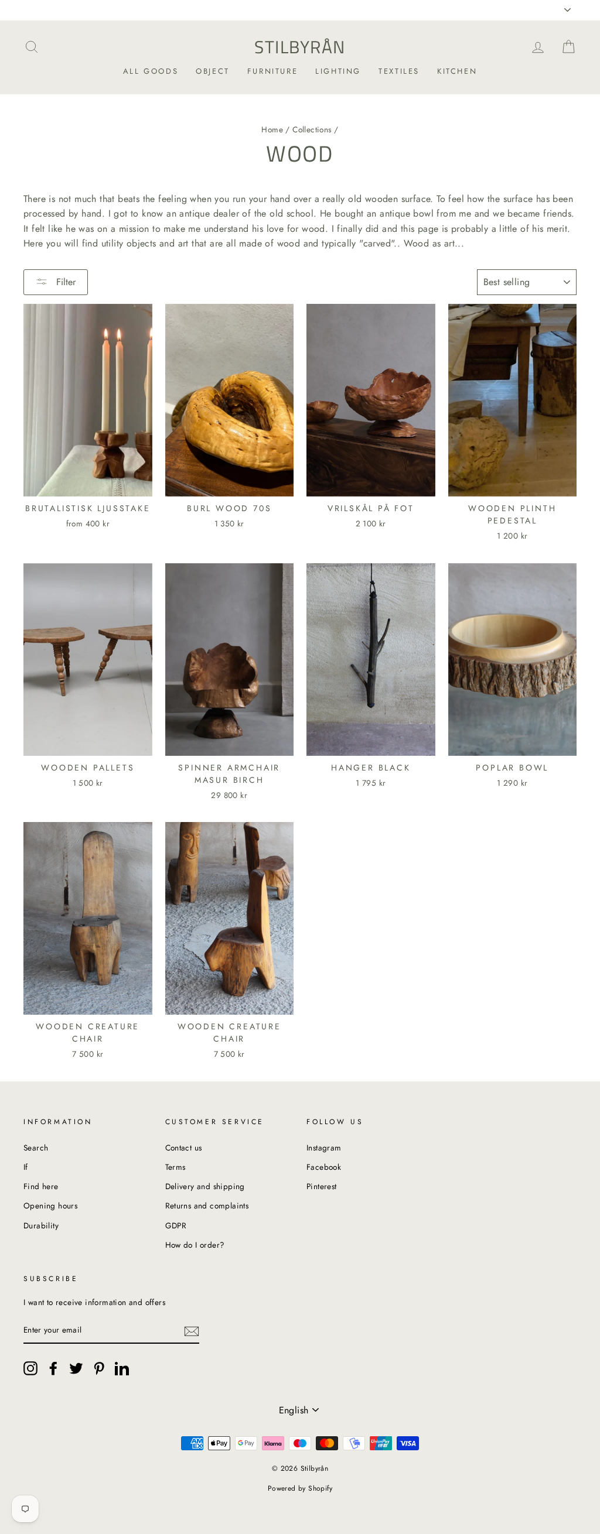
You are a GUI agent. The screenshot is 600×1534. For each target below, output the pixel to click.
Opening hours (50, 1205)
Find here (41, 1186)
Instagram (324, 1147)
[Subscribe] (191, 1330)
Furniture (272, 71)
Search (35, 1147)
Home (272, 129)
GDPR (176, 1225)
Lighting (338, 71)
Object (213, 71)
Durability (41, 1225)
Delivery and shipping (205, 1186)
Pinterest (321, 1186)
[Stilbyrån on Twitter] (76, 1368)
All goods (150, 71)
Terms (175, 1167)
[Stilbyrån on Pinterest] (99, 1368)
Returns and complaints (207, 1205)
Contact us (183, 1147)
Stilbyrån (300, 46)
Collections (311, 129)
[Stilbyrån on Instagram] (30, 1368)
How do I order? (195, 1245)
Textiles (399, 71)
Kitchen (457, 71)
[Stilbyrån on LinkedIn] (122, 1368)
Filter (64, 282)
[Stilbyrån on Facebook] (53, 1368)
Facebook (323, 1167)
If (25, 1167)
